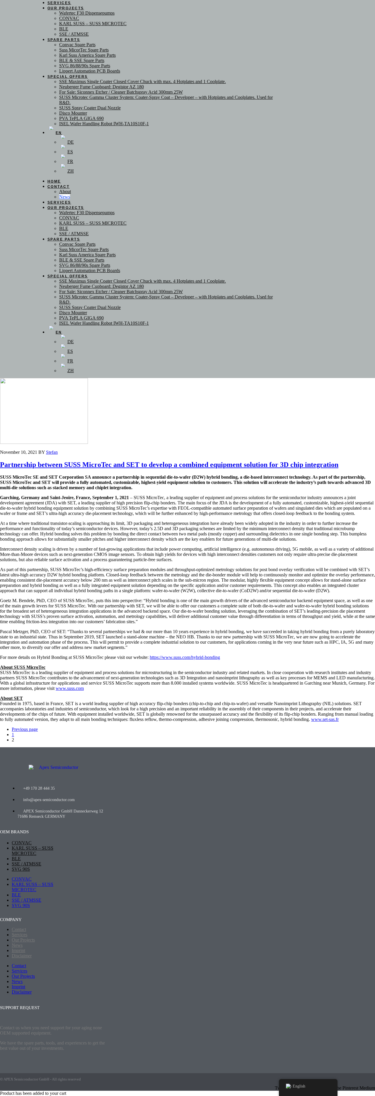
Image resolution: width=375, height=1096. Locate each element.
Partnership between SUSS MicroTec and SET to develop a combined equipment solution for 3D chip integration (169, 464)
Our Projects (65, 8)
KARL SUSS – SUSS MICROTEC (93, 23)
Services (59, 202)
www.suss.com (70, 688)
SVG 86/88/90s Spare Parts (84, 65)
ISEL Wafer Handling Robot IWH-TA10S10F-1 (104, 123)
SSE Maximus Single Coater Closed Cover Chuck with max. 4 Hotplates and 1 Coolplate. (142, 81)
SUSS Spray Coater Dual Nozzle (90, 107)
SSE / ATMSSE (74, 34)
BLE (63, 28)
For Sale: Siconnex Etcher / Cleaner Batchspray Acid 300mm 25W (121, 92)
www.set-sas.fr (325, 719)
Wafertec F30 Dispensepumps (87, 13)
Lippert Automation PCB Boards (89, 70)
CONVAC (69, 18)
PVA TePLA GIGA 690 (81, 118)
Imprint (18, 950)
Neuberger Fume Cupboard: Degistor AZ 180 (101, 86)
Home (54, 181)
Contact (58, 187)
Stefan (52, 452)
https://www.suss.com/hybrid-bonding (185, 657)
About (65, 191)
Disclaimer (22, 955)
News (64, 196)
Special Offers (67, 77)
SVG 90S (21, 869)
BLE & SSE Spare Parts (81, 60)
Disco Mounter (73, 113)
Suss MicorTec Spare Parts (84, 49)
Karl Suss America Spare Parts (87, 55)
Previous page (25, 729)
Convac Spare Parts (77, 44)
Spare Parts (63, 40)
